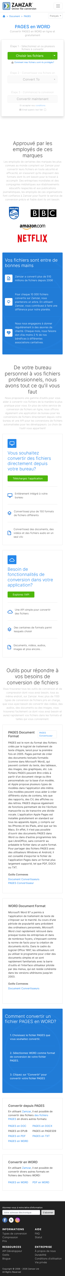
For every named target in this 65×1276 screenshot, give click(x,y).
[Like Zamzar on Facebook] (5, 1219)
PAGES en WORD (18, 1141)
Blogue (6, 1258)
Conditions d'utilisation (48, 1258)
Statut (38, 1237)
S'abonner (48, 1212)
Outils (5, 1254)
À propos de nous (45, 1251)
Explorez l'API (21, 594)
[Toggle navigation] (58, 6)
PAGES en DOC (17, 1125)
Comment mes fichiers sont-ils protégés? (34, 62)
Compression (10, 1237)
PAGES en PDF (17, 1136)
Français (54, 15)
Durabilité (40, 1254)
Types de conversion (14, 1233)
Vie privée (41, 1262)
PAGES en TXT (41, 1136)
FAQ (37, 1233)
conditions (40, 105)
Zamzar (26, 1111)
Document (14, 16)
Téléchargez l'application (28, 478)
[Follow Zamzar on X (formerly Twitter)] (11, 1219)
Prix (4, 1241)
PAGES (27, 16)
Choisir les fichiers (29, 56)
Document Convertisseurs (23, 879)
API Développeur (12, 1251)
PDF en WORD (40, 1182)
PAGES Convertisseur (46, 734)
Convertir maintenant (32, 99)
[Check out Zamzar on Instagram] (17, 1219)
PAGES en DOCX (42, 1125)
